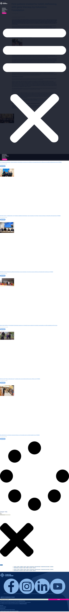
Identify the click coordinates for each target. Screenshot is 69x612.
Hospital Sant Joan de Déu (45, 566)
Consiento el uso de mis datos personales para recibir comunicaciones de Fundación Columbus (16, 602)
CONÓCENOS (4, 154)
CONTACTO (3, 12)
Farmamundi (31, 566)
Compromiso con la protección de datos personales (7, 609)
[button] (34, 83)
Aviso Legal (1, 605)
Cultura (24, 566)
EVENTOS (3, 10)
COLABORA (5, 159)
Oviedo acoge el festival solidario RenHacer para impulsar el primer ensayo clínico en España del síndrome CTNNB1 (26, 271)
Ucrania (30, 567)
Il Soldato (51, 566)
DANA (27, 566)
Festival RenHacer (37, 566)
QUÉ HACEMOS (4, 155)
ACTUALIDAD (3, 11)
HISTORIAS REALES (4, 9)
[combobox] (5, 514)
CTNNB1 (21, 566)
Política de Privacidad (23, 603)
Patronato (20, 567)
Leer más (3, 166)
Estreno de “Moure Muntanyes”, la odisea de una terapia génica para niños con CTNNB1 (20, 378)
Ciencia (15, 566)
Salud (24, 567)
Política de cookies (2, 608)
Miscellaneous (16, 567)
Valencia (34, 567)
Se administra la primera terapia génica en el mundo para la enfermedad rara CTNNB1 (20, 435)
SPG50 (27, 567)
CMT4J (18, 566)
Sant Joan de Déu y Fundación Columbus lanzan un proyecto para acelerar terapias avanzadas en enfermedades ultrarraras (28, 325)
